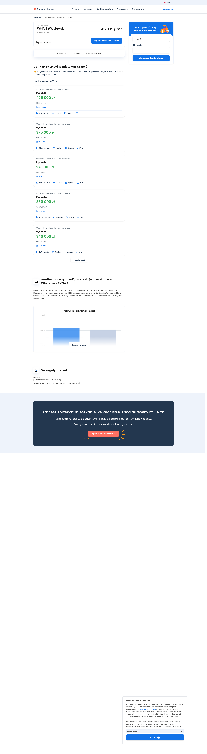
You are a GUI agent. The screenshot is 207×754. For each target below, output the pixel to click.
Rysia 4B (41, 93)
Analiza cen (75, 53)
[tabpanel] (79, 174)
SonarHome (37, 18)
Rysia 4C (41, 127)
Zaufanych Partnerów (148, 709)
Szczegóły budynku (93, 53)
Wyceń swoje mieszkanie (106, 40)
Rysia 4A (41, 197)
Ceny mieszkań (49, 18)
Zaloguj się (168, 9)
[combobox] (151, 39)
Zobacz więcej (79, 345)
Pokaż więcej (79, 260)
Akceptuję (155, 737)
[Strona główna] (43, 9)
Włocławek (61, 18)
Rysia (69, 18)
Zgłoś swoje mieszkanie (103, 433)
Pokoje (139, 45)
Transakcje (61, 53)
